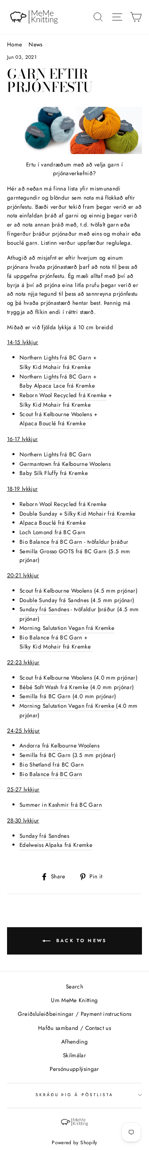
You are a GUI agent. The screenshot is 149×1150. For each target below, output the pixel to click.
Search (74, 986)
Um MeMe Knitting (74, 1000)
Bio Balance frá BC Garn (50, 637)
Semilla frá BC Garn (44, 696)
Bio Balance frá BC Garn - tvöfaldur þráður (73, 542)
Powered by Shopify (74, 1142)
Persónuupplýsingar (74, 1069)
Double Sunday (38, 513)
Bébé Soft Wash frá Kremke (54, 687)
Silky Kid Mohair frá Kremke (55, 367)
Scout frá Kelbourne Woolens (55, 414)
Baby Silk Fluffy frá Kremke (53, 473)
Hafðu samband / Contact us (74, 1028)
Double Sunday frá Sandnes (54, 600)
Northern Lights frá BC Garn (55, 357)
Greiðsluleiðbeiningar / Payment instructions (75, 1014)
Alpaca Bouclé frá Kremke (52, 423)
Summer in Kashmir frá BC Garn (60, 804)
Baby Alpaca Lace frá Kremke (57, 385)
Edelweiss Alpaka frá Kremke (55, 845)
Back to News (80, 940)
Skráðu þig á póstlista (74, 1095)
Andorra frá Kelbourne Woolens (59, 745)
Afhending (74, 1041)
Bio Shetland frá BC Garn (51, 764)
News (35, 44)
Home (14, 44)
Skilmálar (74, 1055)
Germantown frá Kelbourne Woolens (65, 464)
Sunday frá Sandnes (44, 609)
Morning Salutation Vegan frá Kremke (66, 628)
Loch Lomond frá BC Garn (52, 532)
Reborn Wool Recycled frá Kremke (63, 395)
